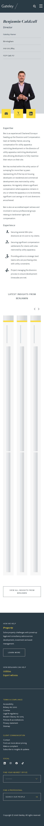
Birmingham (8, 41)
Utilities (7, 671)
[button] (6, 113)
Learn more (16, 652)
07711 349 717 (8, 55)
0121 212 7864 (8, 48)
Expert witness (10, 675)
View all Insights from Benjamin (22, 591)
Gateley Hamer (9, 34)
